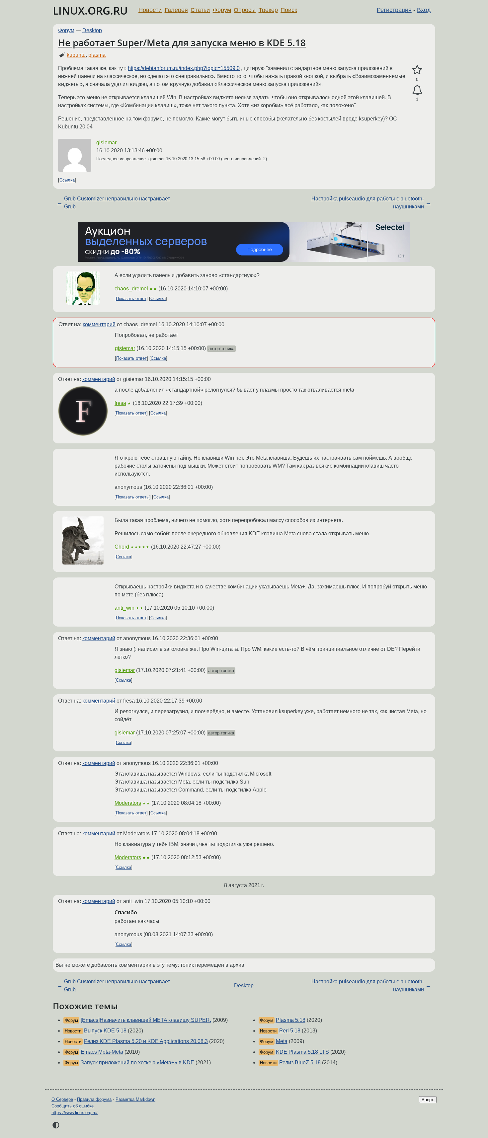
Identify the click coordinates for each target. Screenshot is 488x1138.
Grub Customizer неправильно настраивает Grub (117, 202)
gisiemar (106, 142)
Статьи (200, 10)
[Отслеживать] (417, 90)
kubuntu (76, 55)
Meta (281, 1041)
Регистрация (394, 10)
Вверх (428, 1099)
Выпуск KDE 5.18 (105, 1030)
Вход (424, 10)
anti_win (124, 608)
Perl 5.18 (289, 1030)
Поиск (289, 10)
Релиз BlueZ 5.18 (300, 1062)
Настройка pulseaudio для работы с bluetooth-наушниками (367, 202)
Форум (222, 10)
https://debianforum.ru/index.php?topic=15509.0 (184, 68)
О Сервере (62, 1099)
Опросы (245, 10)
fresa (120, 403)
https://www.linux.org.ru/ (74, 1112)
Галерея (176, 10)
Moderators (128, 803)
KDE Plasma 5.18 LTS (302, 1052)
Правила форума (94, 1099)
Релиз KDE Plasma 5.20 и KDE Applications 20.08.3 (146, 1041)
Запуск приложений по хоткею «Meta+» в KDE (137, 1062)
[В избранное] (417, 70)
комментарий (99, 324)
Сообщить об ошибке (72, 1105)
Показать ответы (132, 496)
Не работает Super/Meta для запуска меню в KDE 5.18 (182, 42)
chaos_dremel (131, 288)
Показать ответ (131, 298)
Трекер (268, 10)
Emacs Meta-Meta (102, 1052)
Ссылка (67, 180)
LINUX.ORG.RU (90, 10)
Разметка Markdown (135, 1099)
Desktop (92, 30)
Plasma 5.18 (290, 1020)
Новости (150, 10)
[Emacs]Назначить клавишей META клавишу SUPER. (146, 1020)
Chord (122, 547)
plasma (97, 55)
